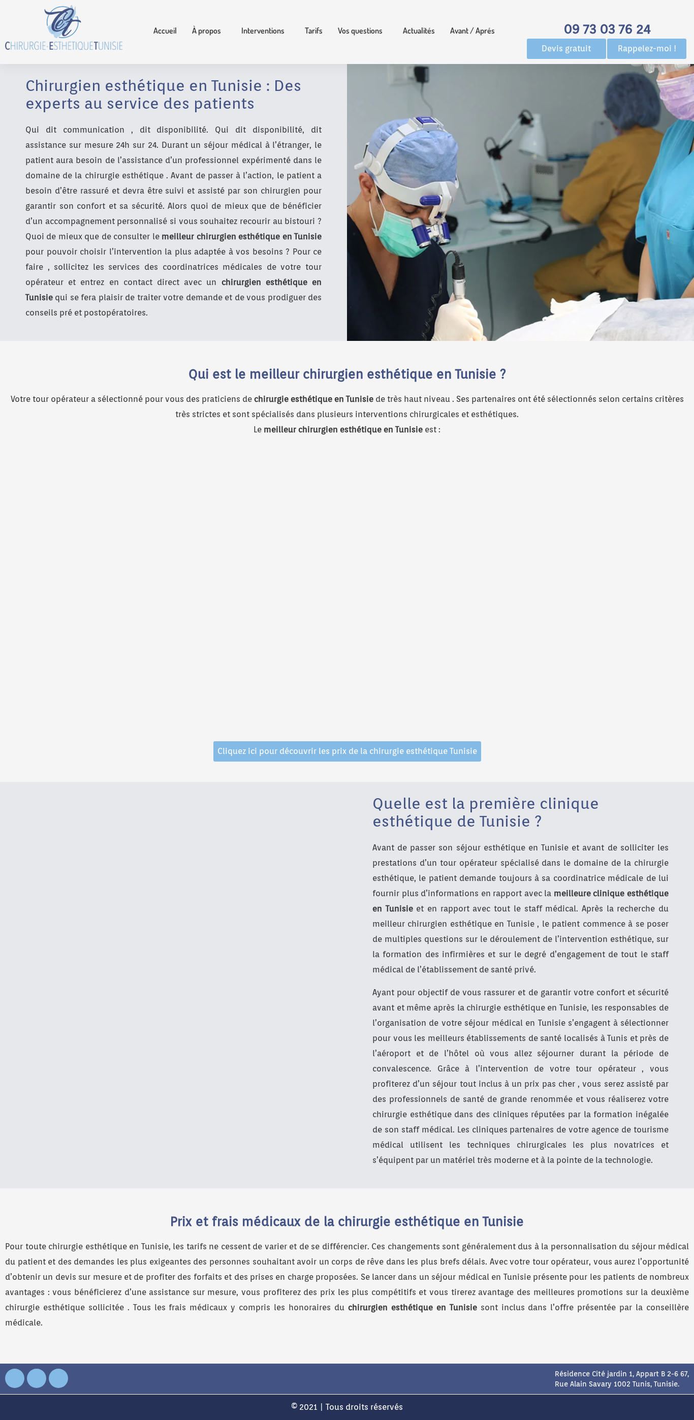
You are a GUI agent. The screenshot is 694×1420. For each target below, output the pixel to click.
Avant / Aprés (472, 30)
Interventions (263, 30)
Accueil (165, 30)
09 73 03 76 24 (607, 29)
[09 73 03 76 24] (607, 10)
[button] (209, 30)
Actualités (419, 30)
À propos (206, 30)
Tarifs (314, 30)
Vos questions (360, 30)
